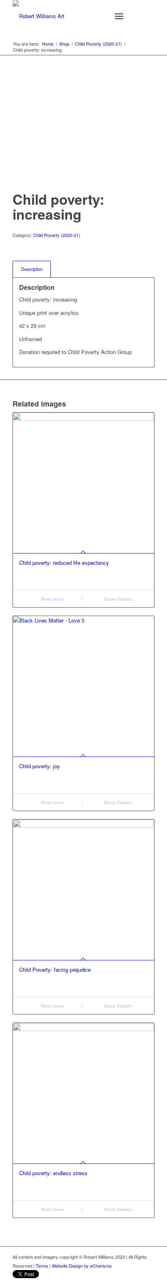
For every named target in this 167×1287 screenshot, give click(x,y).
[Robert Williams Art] (69, 16)
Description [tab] (32, 269)
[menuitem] (120, 16)
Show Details (117, 599)
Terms (42, 1265)
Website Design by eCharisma (81, 1265)
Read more (52, 599)
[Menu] (119, 16)
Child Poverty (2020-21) (56, 235)
